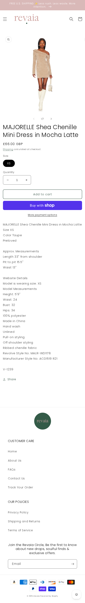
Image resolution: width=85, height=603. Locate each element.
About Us (15, 461)
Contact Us (16, 478)
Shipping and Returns (24, 521)
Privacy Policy (18, 512)
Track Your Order (20, 487)
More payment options (42, 215)
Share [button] (12, 379)
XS (9, 163)
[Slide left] (33, 118)
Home (12, 451)
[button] (5, 19)
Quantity (8, 172)
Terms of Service (20, 530)
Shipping (8, 149)
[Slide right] (51, 118)
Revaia (37, 596)
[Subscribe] (72, 564)
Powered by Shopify (49, 596)
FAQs (11, 469)
